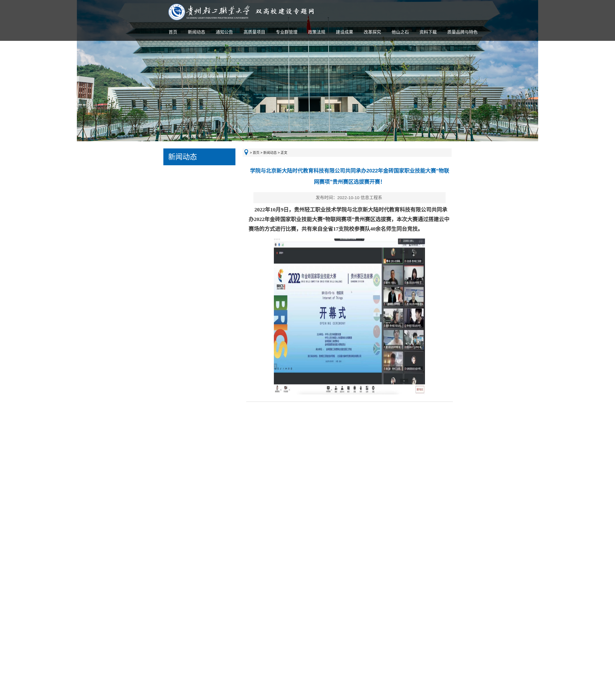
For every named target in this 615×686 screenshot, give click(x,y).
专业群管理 (286, 32)
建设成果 (344, 32)
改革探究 (372, 32)
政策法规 (316, 32)
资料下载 (428, 32)
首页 (173, 32)
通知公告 (224, 32)
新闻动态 (196, 32)
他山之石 (400, 32)
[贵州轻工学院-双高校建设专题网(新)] (251, 19)
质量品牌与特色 (462, 32)
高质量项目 (254, 32)
